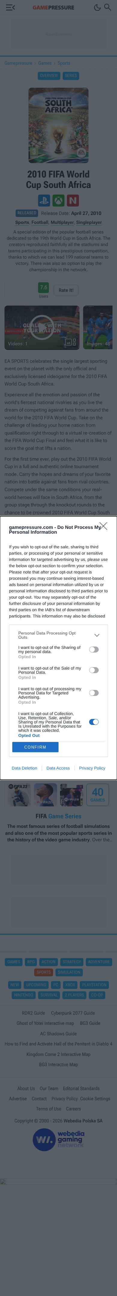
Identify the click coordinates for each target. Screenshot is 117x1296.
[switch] (94, 649)
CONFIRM (35, 747)
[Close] (105, 528)
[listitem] (58, 635)
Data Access (58, 768)
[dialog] (58, 648)
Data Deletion (24, 768)
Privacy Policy (92, 768)
